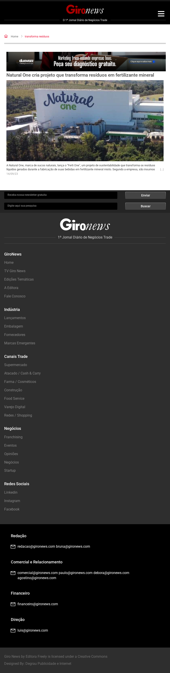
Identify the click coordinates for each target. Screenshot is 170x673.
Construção (13, 390)
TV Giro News (14, 271)
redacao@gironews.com (36, 546)
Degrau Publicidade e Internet (48, 663)
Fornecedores (14, 335)
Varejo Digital (14, 407)
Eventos (10, 445)
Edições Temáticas (19, 279)
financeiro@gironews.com (37, 604)
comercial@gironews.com (37, 573)
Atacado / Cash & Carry (22, 373)
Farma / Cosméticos (20, 382)
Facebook (11, 509)
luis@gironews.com (32, 630)
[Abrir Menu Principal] (161, 14)
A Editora (11, 288)
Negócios (11, 462)
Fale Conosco (14, 296)
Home (14, 36)
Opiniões (11, 454)
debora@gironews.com (111, 573)
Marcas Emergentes (19, 343)
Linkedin (10, 492)
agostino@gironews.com (36, 578)
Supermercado (15, 365)
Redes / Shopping (18, 415)
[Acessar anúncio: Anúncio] (86, 61)
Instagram (12, 501)
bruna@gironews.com (73, 546)
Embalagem (13, 326)
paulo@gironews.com (76, 573)
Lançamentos (15, 318)
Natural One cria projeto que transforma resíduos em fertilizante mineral (80, 75)
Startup (10, 470)
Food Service (14, 398)
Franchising (13, 437)
